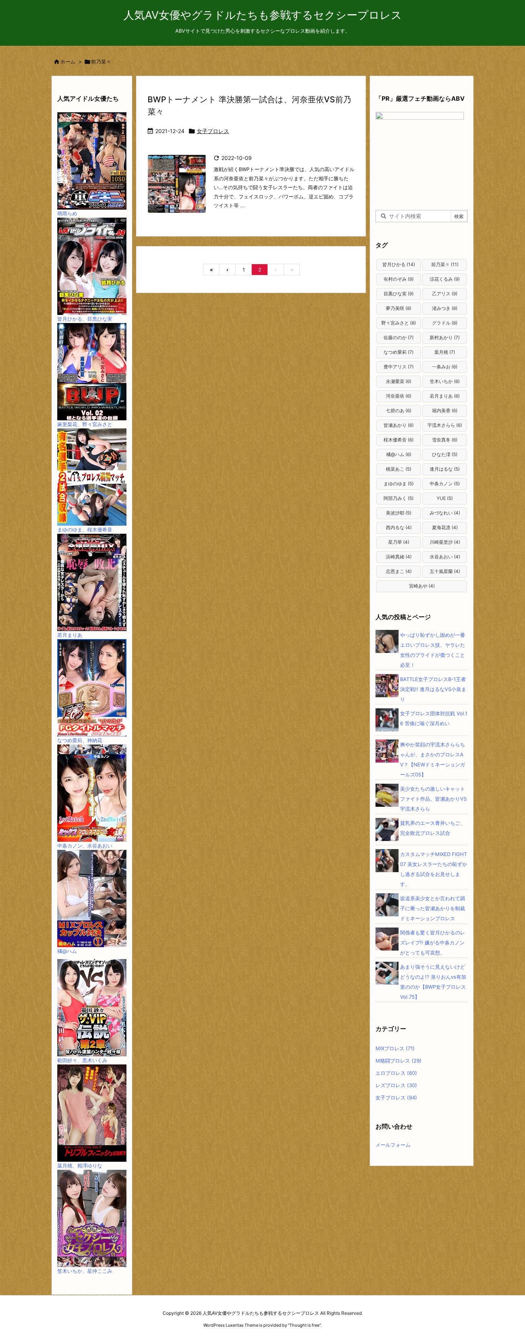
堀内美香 (444, 410)
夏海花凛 (445, 527)
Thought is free (304, 1325)
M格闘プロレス (398, 1061)
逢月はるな (445, 469)
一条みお (444, 367)
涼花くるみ (445, 279)
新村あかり (445, 337)
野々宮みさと (398, 323)
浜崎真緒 (399, 557)
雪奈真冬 (444, 440)
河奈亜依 (398, 396)
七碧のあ (398, 410)
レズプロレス (396, 1085)
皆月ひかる (398, 264)
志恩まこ (399, 571)
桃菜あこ (398, 469)
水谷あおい (445, 557)
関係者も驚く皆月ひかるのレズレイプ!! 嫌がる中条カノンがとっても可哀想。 (432, 942)
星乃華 (398, 542)
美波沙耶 (398, 513)
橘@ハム (398, 454)
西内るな (399, 527)
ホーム (67, 61)
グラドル (444, 323)
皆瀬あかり (399, 425)
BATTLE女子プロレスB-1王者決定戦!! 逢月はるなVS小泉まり (433, 689)
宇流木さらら (444, 425)
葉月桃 (444, 352)
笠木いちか (445, 381)
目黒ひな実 (399, 293)
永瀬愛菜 (398, 381)
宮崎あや (422, 586)
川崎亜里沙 (445, 542)
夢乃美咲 (398, 308)
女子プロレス (213, 131)
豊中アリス (399, 367)
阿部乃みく (399, 498)
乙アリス (444, 293)
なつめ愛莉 (399, 352)
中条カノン (445, 483)
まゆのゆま (399, 483)
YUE (445, 498)
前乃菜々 (445, 264)
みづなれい (445, 513)
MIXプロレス (395, 1048)
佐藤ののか (399, 337)
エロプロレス (396, 1073)
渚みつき (444, 308)
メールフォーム (392, 1145)
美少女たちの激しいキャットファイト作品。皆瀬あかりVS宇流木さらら (433, 799)
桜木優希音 (399, 440)
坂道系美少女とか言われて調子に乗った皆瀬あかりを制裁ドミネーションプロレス (432, 908)
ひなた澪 (444, 454)
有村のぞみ (399, 279)
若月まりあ (445, 396)
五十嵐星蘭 (445, 571)
